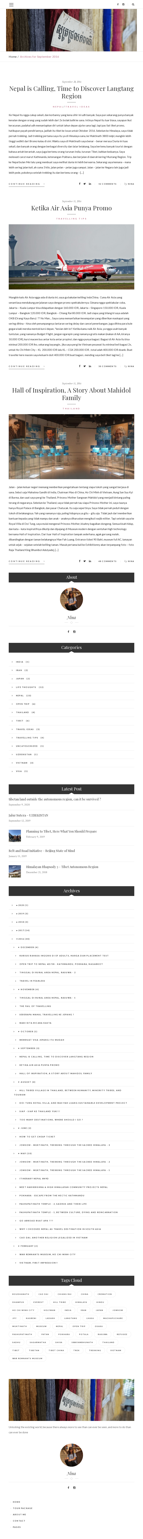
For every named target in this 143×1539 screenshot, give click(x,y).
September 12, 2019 (20, 821)
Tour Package (23, 1508)
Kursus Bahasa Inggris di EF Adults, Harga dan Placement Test (64, 955)
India (19, 662)
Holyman (49, 1310)
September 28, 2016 (71, 82)
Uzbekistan (24, 754)
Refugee (122, 1334)
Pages (17, 1527)
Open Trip (23, 704)
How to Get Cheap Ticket (38, 1136)
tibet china (56, 1350)
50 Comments (108, 366)
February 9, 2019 (35, 837)
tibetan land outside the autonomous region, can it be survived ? (55, 799)
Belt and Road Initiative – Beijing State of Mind (42, 851)
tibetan (34, 1350)
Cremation (105, 1294)
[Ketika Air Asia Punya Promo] (71, 256)
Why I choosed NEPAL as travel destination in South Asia (60, 1229)
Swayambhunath (82, 1342)
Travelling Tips (71, 218)
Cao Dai (43, 1294)
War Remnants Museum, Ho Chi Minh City (48, 1254)
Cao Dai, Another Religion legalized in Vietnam (54, 1237)
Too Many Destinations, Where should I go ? (51, 1120)
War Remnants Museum (27, 1358)
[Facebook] (117, 4)
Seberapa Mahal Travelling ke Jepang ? (47, 1014)
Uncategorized (27, 746)
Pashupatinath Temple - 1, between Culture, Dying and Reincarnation (69, 1212)
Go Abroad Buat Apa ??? (36, 1220)
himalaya (81, 1302)
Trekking (95, 1350)
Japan (20, 678)
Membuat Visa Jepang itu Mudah (42, 1040)
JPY (14, 1318)
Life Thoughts (26, 687)
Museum (41, 1326)
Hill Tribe (59, 1302)
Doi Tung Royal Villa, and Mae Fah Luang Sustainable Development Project (73, 1103)
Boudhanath (20, 1294)
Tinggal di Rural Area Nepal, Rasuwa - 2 (48, 972)
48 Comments (108, 561)
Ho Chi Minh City (23, 1310)
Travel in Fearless (32, 981)
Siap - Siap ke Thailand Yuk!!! (40, 1111)
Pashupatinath (22, 1334)
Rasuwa (103, 1334)
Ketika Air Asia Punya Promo (71, 208)
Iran (19, 670)
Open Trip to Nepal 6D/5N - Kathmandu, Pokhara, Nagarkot (61, 964)
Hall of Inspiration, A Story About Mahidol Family (71, 394)
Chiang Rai (65, 1294)
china (84, 1294)
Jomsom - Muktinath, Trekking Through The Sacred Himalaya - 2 (65, 1162)
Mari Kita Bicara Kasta (36, 1023)
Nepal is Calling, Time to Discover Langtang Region (71, 92)
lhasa (90, 1318)
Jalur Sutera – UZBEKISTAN (28, 815)
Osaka (99, 1326)
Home (13, 56)
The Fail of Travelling (35, 1006)
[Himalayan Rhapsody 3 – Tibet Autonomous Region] (15, 871)
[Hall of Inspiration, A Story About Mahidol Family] (71, 446)
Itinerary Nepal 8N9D (34, 1178)
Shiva (58, 1342)
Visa (19, 771)
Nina (131, 184)
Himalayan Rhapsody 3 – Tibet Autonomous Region (62, 867)
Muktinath (19, 1326)
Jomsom (117, 1310)
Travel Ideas (77, 106)
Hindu (100, 1302)
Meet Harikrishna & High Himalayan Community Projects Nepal (64, 1187)
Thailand (71, 408)
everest (38, 1302)
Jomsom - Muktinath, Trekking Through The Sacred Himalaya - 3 (65, 1145)
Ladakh (50, 1318)
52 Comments (108, 184)
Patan (45, 1334)
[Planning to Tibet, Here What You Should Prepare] (15, 836)
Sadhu (16, 1342)
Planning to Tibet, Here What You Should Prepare (61, 831)
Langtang (70, 1318)
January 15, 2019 (18, 856)
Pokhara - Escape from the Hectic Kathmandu (52, 1195)
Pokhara (64, 1334)
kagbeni (31, 1318)
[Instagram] (123, 4)
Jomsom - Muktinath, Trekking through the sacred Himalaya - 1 (65, 1170)
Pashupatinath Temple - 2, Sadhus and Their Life (53, 1204)
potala (84, 1334)
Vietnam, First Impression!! (39, 1263)
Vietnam (22, 763)
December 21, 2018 (36, 872)
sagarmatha (38, 1342)
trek (76, 1350)
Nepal (58, 106)
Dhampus (18, 1302)
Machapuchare (113, 1318)
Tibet (20, 721)
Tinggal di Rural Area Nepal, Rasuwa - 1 (48, 998)
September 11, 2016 (71, 201)
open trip (79, 1326)
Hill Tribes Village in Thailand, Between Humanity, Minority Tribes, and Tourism (68, 1092)
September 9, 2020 (19, 805)
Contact (19, 1521)
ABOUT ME (19, 1514)
